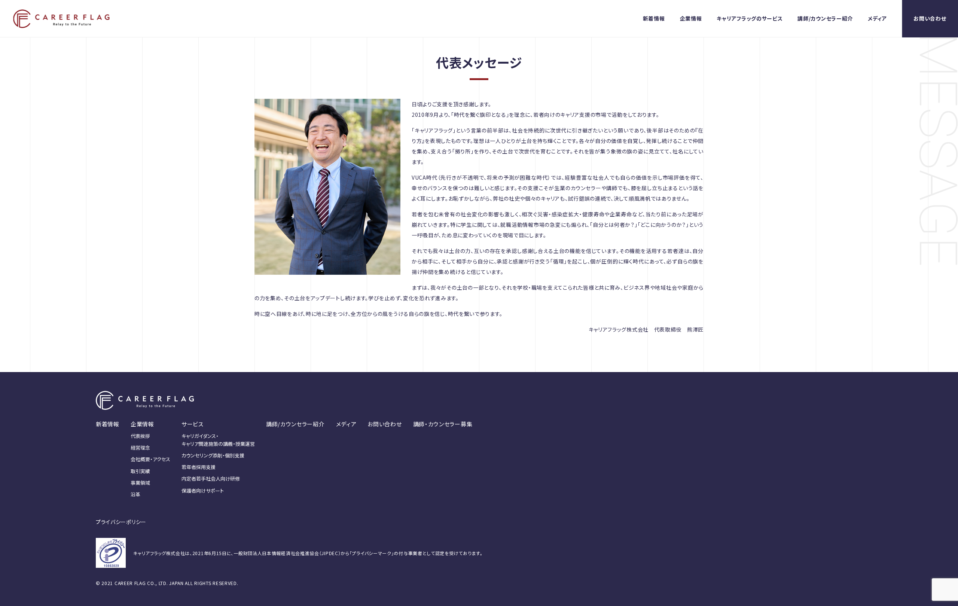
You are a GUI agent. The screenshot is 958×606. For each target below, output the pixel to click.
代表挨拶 (140, 435)
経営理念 (140, 447)
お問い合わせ (929, 18)
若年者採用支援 (198, 467)
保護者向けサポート (202, 490)
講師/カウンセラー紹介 (825, 18)
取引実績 (140, 471)
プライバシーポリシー (121, 522)
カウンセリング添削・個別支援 (212, 455)
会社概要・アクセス (150, 459)
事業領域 (140, 482)
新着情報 (654, 18)
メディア (877, 18)
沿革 (135, 494)
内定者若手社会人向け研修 (210, 478)
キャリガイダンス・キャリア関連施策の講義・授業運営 (218, 439)
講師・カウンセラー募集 (443, 424)
